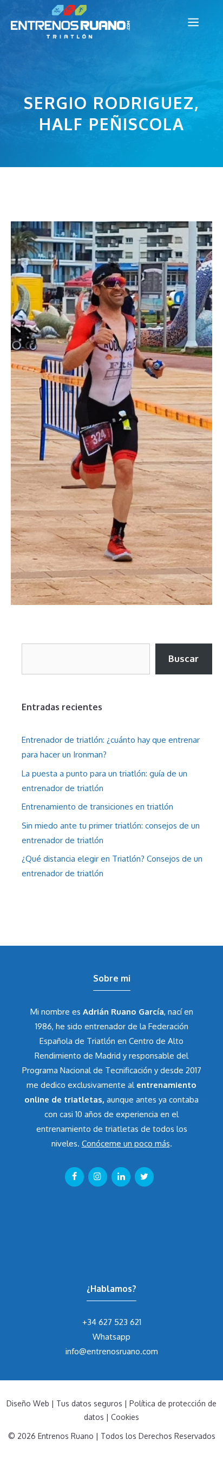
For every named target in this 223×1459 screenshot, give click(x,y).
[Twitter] (144, 1177)
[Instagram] (97, 1177)
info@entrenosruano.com (111, 1351)
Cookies (125, 1417)
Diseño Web (27, 1403)
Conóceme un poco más (126, 1143)
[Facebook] (74, 1177)
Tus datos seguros (89, 1403)
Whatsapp (111, 1336)
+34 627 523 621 (111, 1322)
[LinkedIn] (121, 1177)
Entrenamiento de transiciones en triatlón (97, 806)
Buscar (183, 658)
